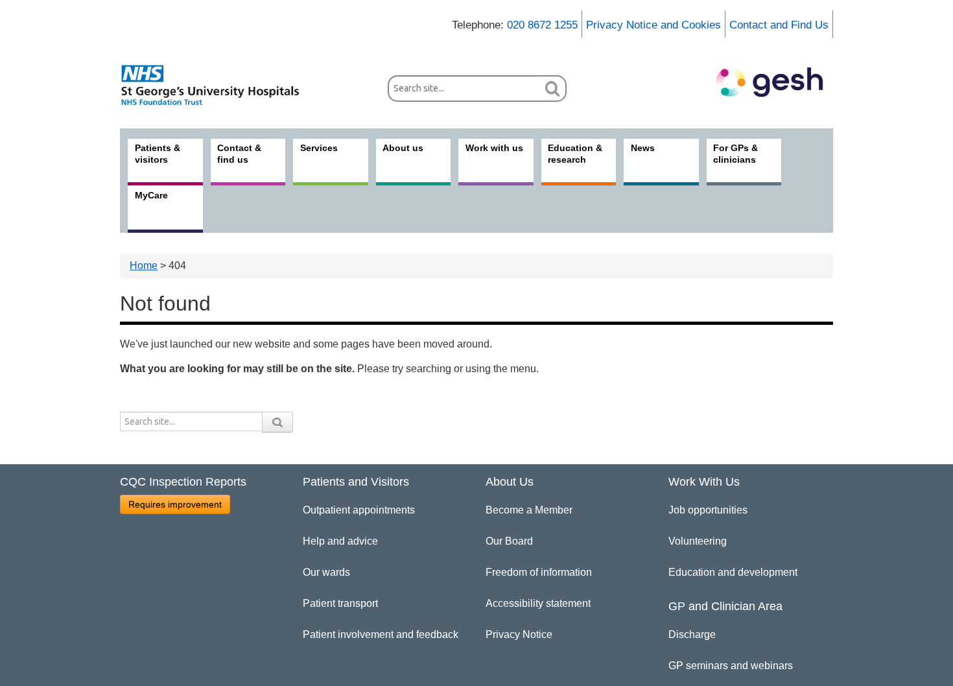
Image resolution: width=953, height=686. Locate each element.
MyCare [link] (151, 195)
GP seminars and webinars (730, 665)
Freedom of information (539, 572)
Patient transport (340, 603)
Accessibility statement (538, 603)
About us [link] (402, 148)
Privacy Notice (519, 634)
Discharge (692, 634)
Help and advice (340, 541)
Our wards (326, 572)
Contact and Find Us (779, 25)
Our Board (509, 541)
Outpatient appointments (359, 509)
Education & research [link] (575, 154)
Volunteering (697, 541)
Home (144, 265)
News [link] (643, 148)
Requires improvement (175, 504)
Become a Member (529, 509)
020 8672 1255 (542, 25)
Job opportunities (707, 509)
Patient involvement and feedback (380, 634)
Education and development (732, 572)
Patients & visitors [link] (157, 154)
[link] (217, 85)
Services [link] (319, 148)
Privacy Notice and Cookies (653, 25)
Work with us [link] (494, 148)
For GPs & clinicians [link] (735, 154)
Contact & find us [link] (239, 154)
